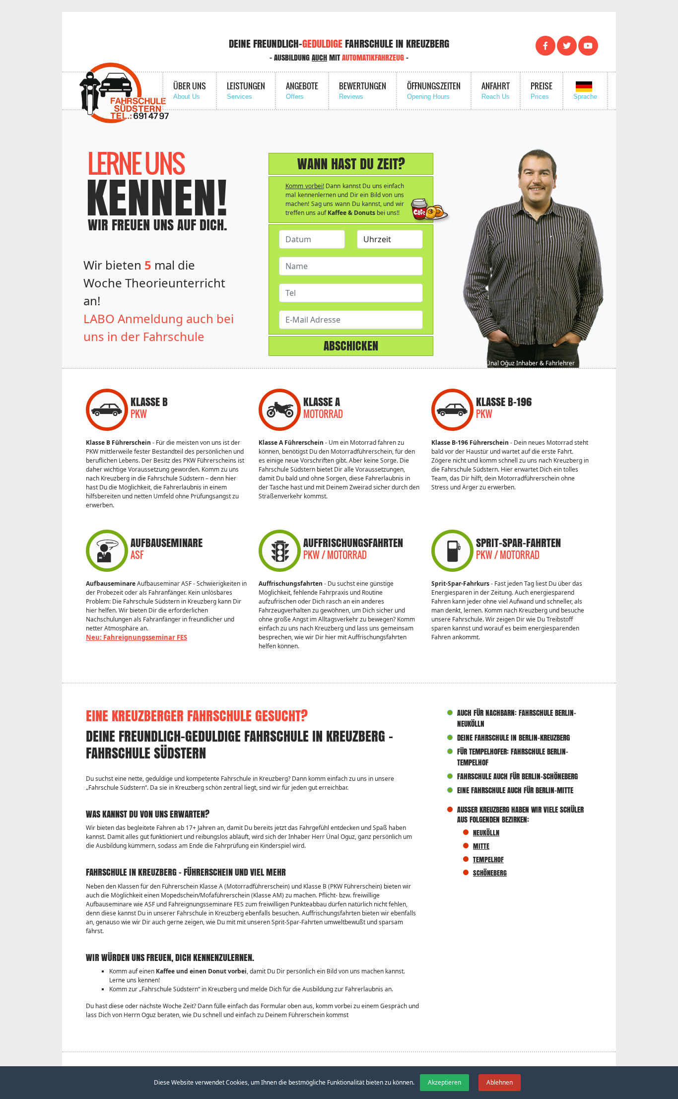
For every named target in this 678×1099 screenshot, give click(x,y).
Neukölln (486, 832)
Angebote (302, 90)
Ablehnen (499, 1082)
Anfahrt (495, 90)
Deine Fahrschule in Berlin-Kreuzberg (513, 737)
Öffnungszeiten (434, 90)
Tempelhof (488, 859)
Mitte (481, 846)
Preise (541, 90)
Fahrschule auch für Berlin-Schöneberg (517, 776)
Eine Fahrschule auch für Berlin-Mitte (515, 790)
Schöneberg (490, 873)
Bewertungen (362, 90)
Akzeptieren (444, 1082)
